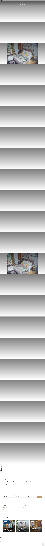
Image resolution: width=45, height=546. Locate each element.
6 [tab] (1, 469)
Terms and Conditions (25, 545)
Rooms (28, 496)
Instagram (31, 542)
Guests (28, 494)
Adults (31, 496)
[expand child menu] (5, 3)
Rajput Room (6, 529)
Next (0, 464)
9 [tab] (1, 472)
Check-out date (16, 494)
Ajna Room (33, 528)
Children (35, 496)
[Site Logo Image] (22, 3)
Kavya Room (20, 528)
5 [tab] (1, 468)
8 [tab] (1, 471)
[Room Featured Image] (9, 526)
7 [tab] (1, 470)
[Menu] (2, 2)
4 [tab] (1, 467)
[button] (41, 3)
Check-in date (5, 494)
